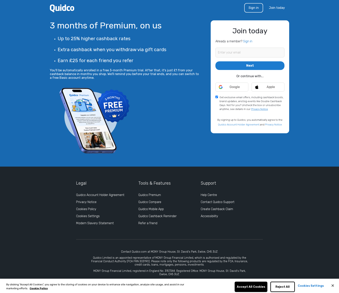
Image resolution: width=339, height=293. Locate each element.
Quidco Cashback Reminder (157, 216)
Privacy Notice (259, 109)
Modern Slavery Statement (95, 223)
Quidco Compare (149, 202)
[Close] (332, 285)
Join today (277, 8)
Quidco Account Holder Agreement (238, 124)
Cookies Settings (88, 216)
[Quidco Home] (62, 8)
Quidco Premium (149, 195)
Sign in (254, 8)
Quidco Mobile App (151, 209)
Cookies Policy (86, 209)
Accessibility (209, 216)
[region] (169, 286)
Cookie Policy (39, 288)
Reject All (282, 287)
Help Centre (209, 195)
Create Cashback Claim (217, 209)
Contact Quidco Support (217, 202)
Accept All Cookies (251, 287)
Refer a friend (147, 223)
